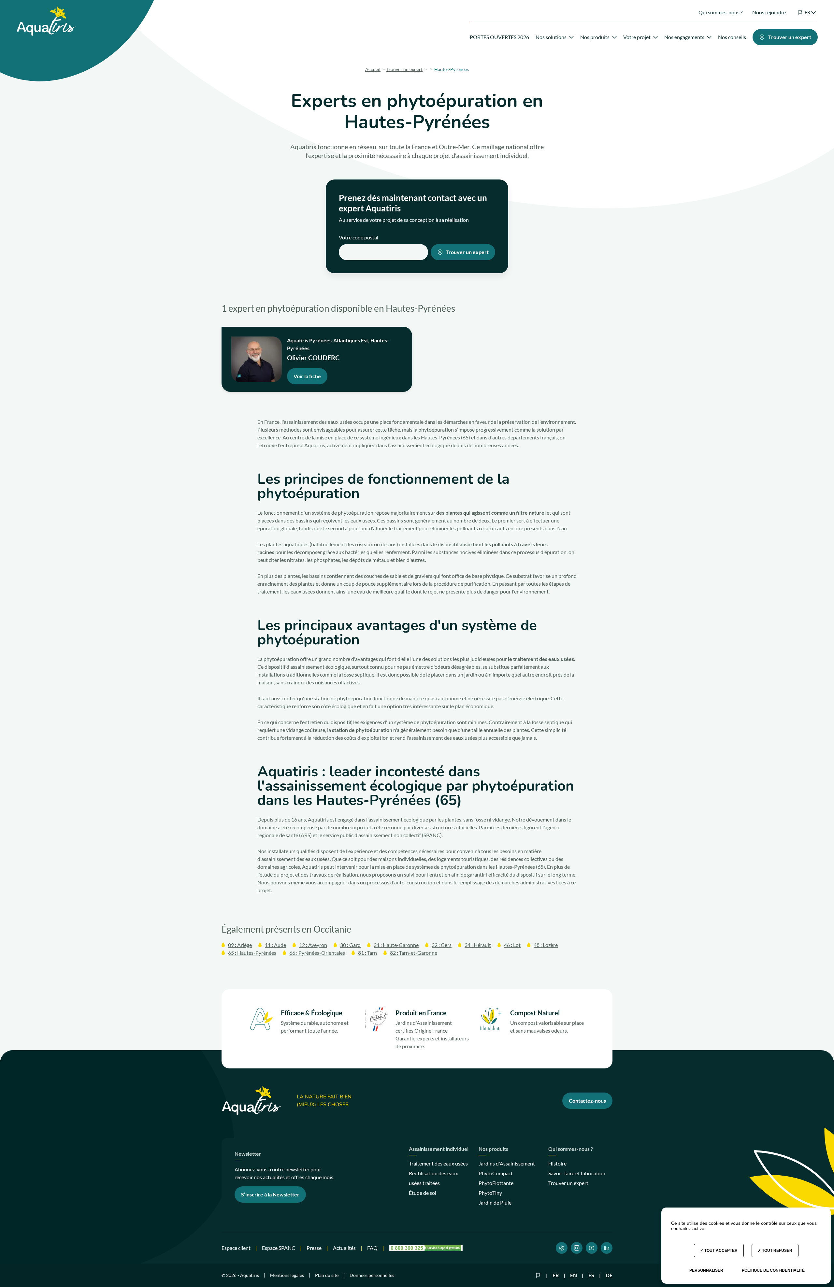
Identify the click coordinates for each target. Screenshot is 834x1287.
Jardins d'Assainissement (507, 1163)
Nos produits (595, 37)
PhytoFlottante (496, 1183)
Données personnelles (372, 1275)
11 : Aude (275, 945)
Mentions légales (287, 1275)
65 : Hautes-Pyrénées (252, 953)
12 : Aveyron (313, 945)
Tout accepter (720, 1250)
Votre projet (637, 37)
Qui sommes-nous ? (720, 12)
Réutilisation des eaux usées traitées (433, 1178)
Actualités (344, 1248)
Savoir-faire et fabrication (576, 1173)
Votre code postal (358, 237)
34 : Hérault (478, 945)
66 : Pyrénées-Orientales (317, 953)
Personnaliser (706, 1270)
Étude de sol (422, 1193)
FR (556, 1275)
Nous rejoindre (769, 12)
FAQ (372, 1248)
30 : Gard (350, 945)
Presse (314, 1248)
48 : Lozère (546, 945)
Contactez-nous (587, 1100)
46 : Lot (512, 945)
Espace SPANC (278, 1248)
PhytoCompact (496, 1173)
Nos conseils (732, 37)
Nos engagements (684, 37)
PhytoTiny (490, 1193)
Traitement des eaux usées (438, 1163)
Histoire (557, 1163)
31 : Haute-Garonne (396, 945)
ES (591, 1275)
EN (573, 1275)
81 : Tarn (367, 953)
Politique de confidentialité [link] (773, 1270)
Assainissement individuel (438, 1149)
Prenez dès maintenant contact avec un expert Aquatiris (413, 203)
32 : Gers (442, 945)
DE (609, 1275)
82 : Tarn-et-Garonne (413, 953)
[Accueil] (46, 10)
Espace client (236, 1248)
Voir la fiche (307, 376)
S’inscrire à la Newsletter (270, 1194)
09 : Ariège (240, 945)
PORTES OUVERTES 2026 (499, 37)
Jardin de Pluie (495, 1202)
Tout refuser (776, 1250)
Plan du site (326, 1275)
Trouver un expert (467, 252)
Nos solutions (551, 37)
